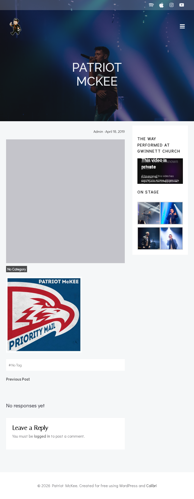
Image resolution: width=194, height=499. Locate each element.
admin (98, 131)
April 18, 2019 (115, 131)
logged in (42, 436)
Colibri (151, 485)
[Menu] (182, 26)
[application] (160, 171)
